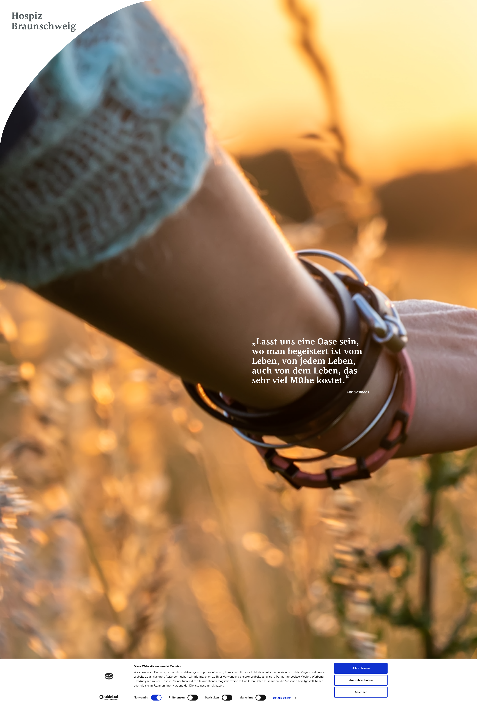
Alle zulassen (361, 668)
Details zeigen (282, 697)
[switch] (192, 698)
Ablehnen (361, 692)
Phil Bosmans (358, 392)
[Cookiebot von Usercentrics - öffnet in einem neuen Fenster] (109, 698)
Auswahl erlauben (361, 680)
